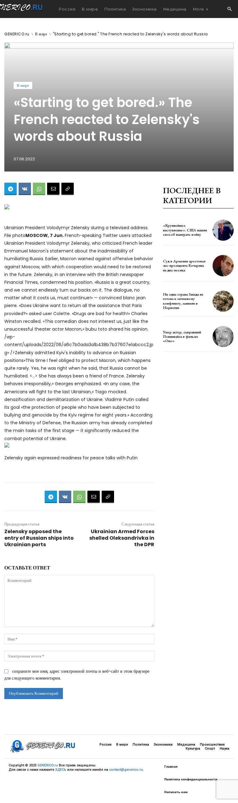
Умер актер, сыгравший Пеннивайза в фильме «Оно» (182, 337)
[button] (229, 9)
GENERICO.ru (16, 34)
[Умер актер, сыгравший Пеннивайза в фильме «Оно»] (223, 336)
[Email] (53, 189)
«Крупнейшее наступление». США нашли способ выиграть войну (185, 230)
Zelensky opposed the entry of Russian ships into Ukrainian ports (39, 538)
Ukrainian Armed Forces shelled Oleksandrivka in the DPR (121, 538)
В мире (41, 34)
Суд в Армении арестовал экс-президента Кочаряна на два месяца (184, 266)
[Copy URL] (67, 189)
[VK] (25, 189)
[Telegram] (10, 189)
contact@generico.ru (126, 770)
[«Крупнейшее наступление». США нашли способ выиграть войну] (223, 230)
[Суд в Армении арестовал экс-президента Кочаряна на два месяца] (223, 265)
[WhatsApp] (39, 189)
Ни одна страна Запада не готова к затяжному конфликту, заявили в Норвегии (183, 301)
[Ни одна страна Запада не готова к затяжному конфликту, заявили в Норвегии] (223, 301)
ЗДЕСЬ (60, 770)
